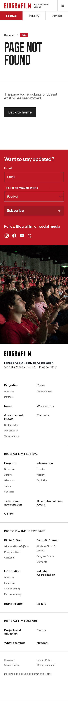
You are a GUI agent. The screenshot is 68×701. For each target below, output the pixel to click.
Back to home (20, 112)
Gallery (9, 513)
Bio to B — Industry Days (25, 531)
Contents (9, 557)
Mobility (41, 474)
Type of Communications (27, 187)
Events (41, 630)
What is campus (14, 643)
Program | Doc (12, 552)
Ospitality (42, 480)
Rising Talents (13, 603)
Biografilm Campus (20, 621)
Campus (57, 15)
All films (8, 474)
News (8, 406)
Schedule (9, 469)
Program (10, 463)
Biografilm (9, 35)
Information (45, 463)
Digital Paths (44, 673)
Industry (34, 15)
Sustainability (11, 425)
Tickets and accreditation (13, 502)
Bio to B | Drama (47, 540)
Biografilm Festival (21, 454)
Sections (9, 491)
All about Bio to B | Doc (16, 546)
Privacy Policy (44, 660)
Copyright (9, 660)
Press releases (44, 391)
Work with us (45, 406)
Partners (8, 396)
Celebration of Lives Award (50, 502)
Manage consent (46, 665)
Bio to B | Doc (12, 540)
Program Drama (45, 556)
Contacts (43, 415)
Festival (11, 15)
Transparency (11, 436)
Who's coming (12, 588)
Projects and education (12, 631)
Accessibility (10, 430)
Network (42, 643)
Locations (42, 469)
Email (14, 168)
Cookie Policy (11, 665)
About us (9, 391)
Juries (7, 486)
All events (9, 480)
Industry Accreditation (46, 572)
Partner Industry (12, 594)
